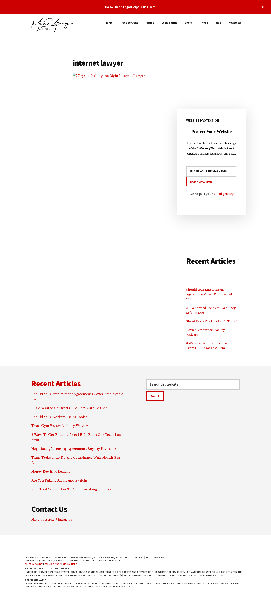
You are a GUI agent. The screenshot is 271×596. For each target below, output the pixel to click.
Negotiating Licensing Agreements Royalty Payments (74, 449)
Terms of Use (52, 564)
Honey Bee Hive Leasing (50, 471)
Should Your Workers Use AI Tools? (211, 321)
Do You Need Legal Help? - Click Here (130, 7)
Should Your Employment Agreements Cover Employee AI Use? (209, 294)
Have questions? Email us (51, 519)
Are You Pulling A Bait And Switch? (59, 480)
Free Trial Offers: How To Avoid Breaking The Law (71, 489)
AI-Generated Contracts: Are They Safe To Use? (69, 408)
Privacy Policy (34, 564)
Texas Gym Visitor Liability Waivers (59, 426)
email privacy (224, 194)
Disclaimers (70, 564)
